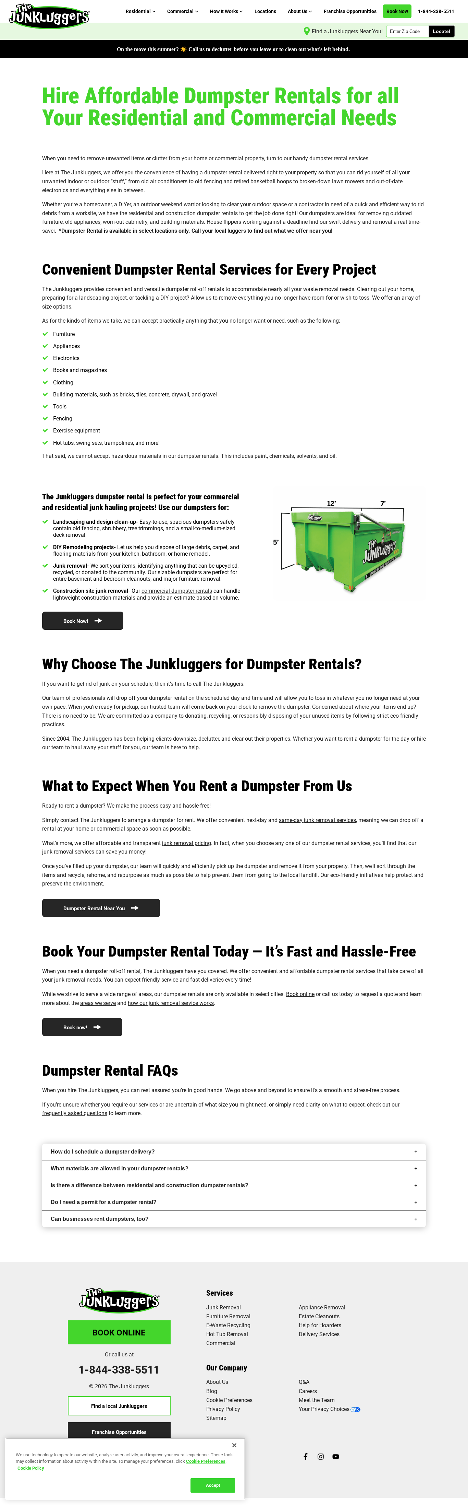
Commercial (220, 1343)
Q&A (304, 1381)
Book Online (119, 1332)
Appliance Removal (322, 1307)
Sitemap (216, 1417)
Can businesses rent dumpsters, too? (100, 1219)
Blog (211, 1391)
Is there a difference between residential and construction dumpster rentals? (149, 1185)
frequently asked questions (74, 1112)
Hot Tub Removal (227, 1334)
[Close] (234, 1445)
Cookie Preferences (205, 1461)
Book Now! (76, 620)
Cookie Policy (30, 1468)
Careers (308, 1391)
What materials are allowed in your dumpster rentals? (119, 1168)
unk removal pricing (187, 842)
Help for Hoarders (320, 1325)
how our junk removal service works (171, 1002)
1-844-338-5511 (119, 1369)
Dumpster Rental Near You (94, 908)
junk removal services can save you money (93, 851)
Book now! (75, 1027)
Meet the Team (317, 1400)
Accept (213, 1485)
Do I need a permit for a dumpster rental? (104, 1202)
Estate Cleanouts (319, 1316)
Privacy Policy (223, 1408)
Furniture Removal (228, 1316)
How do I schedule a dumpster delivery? (103, 1152)
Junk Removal (223, 1307)
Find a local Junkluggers (119, 1405)
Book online (300, 993)
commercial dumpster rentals (176, 590)
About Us (217, 1381)
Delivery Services (319, 1334)
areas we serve (98, 1002)
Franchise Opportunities (119, 1431)
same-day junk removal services (317, 819)
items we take (104, 320)
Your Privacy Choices (324, 1408)
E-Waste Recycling (228, 1325)
